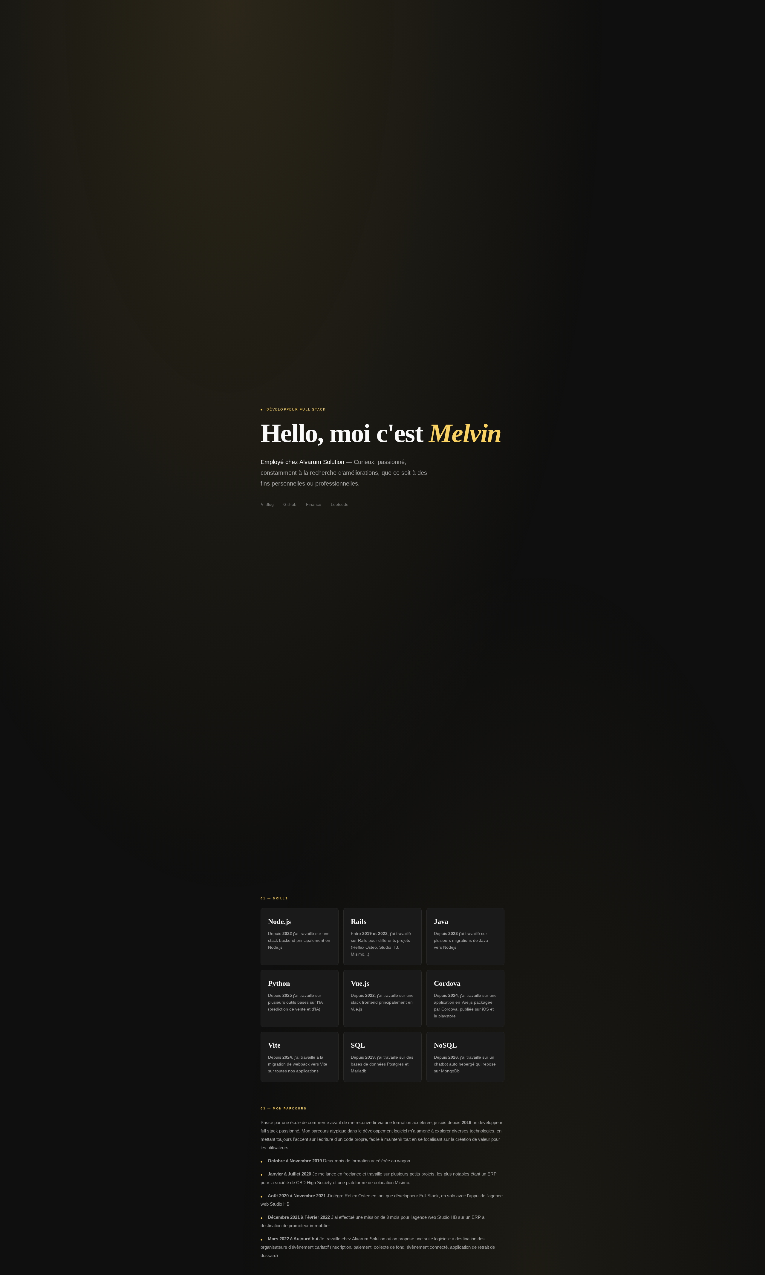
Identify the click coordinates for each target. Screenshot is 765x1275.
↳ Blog (267, 504)
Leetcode (339, 504)
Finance (313, 504)
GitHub (289, 504)
